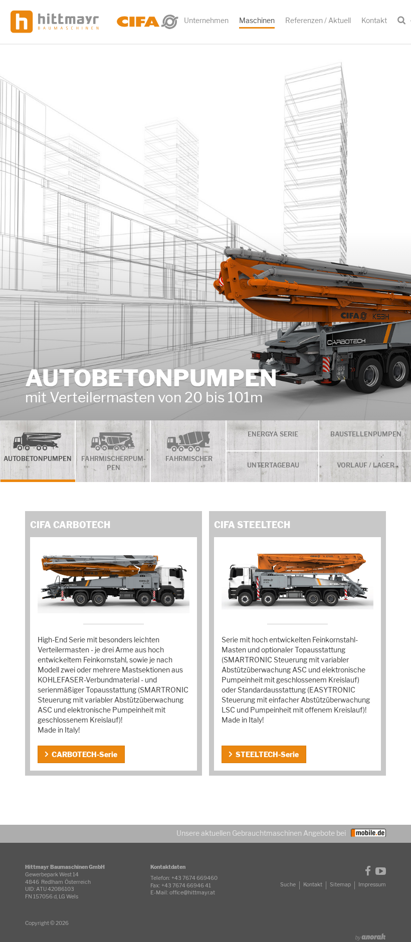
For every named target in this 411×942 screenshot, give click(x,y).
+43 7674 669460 (194, 878)
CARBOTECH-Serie (84, 754)
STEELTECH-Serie (267, 754)
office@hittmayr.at (192, 892)
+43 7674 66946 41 (186, 885)
